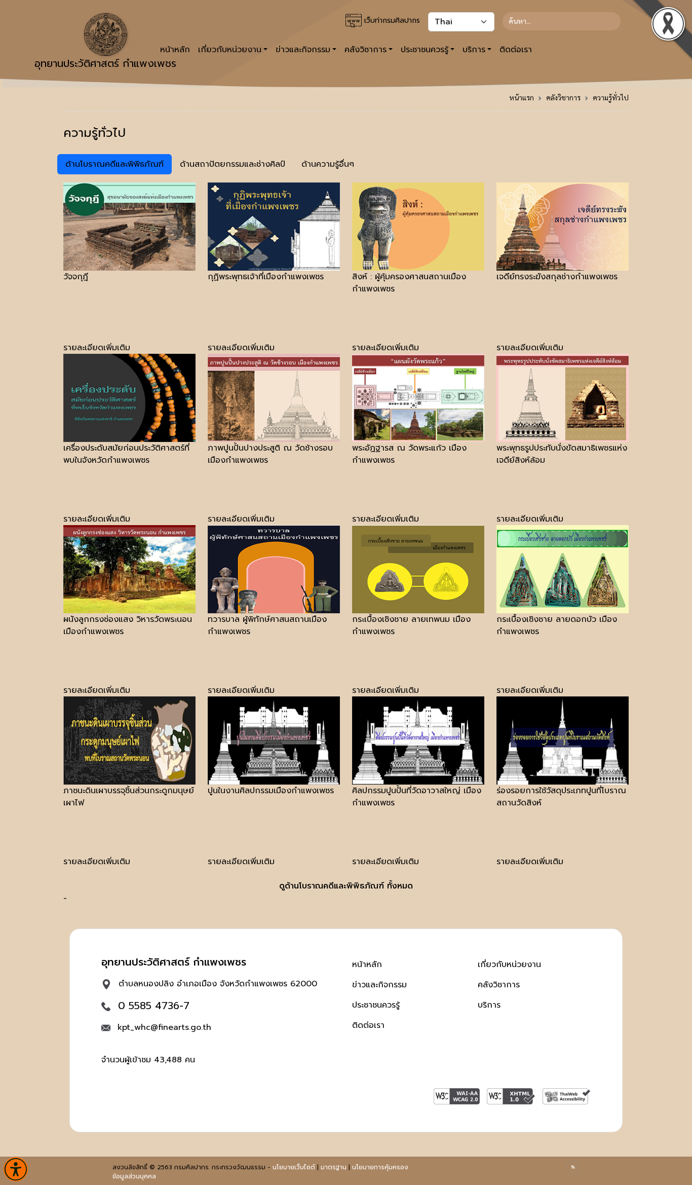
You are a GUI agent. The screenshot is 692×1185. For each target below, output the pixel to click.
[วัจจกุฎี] (129, 226)
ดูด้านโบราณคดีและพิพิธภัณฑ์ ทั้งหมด (346, 886)
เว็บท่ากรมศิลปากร (391, 20)
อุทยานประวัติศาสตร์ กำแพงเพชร (105, 63)
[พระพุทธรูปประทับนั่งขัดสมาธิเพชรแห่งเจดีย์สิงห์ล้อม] (562, 397)
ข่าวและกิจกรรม (379, 985)
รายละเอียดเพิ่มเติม (96, 348)
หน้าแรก (521, 97)
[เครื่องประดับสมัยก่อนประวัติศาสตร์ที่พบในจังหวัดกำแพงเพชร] (129, 397)
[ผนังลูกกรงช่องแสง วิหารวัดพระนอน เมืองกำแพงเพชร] (129, 569)
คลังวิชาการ (563, 97)
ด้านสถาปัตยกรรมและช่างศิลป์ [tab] (232, 164)
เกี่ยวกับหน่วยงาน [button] (229, 50)
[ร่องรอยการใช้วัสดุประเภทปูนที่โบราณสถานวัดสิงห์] (562, 740)
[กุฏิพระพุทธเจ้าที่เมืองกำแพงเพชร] (274, 226)
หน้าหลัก (367, 964)
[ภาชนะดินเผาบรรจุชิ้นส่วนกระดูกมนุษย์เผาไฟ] (129, 740)
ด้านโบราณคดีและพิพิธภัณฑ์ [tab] (114, 164)
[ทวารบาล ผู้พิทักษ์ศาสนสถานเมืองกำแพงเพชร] (274, 569)
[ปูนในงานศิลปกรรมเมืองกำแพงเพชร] (274, 740)
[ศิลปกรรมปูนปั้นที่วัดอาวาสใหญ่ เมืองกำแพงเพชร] (418, 740)
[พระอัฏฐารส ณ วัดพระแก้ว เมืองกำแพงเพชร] (418, 397)
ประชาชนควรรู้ (376, 1005)
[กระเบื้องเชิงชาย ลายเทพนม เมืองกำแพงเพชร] (418, 569)
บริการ (489, 1005)
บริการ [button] (474, 50)
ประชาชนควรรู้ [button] (424, 50)
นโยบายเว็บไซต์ (294, 1167)
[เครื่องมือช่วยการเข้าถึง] (16, 1169)
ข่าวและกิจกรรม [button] (303, 50)
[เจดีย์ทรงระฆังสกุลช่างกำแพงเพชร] (562, 226)
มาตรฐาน (334, 1167)
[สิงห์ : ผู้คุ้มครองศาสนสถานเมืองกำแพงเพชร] (418, 226)
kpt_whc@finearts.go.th (164, 1027)
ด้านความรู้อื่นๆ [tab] (327, 164)
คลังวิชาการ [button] (365, 50)
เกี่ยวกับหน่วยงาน (509, 964)
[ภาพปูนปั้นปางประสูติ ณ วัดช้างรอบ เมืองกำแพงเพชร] (274, 397)
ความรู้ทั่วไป (611, 97)
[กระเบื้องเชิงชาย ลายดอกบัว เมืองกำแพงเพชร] (562, 569)
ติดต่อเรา (515, 50)
